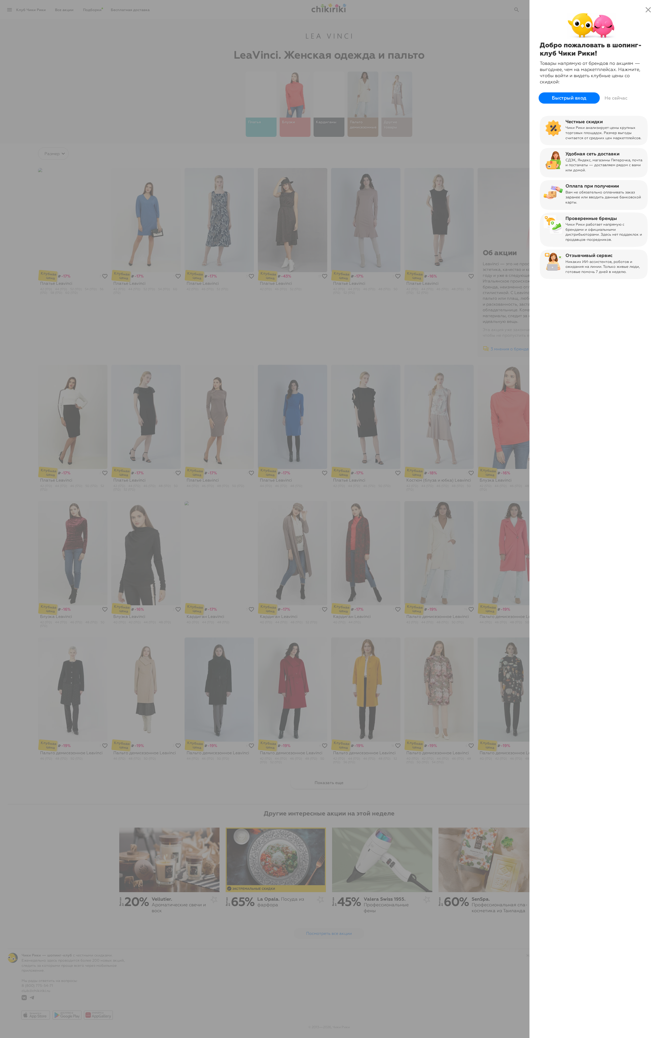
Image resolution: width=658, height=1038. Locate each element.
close (648, 9)
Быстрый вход (569, 98)
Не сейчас (616, 98)
